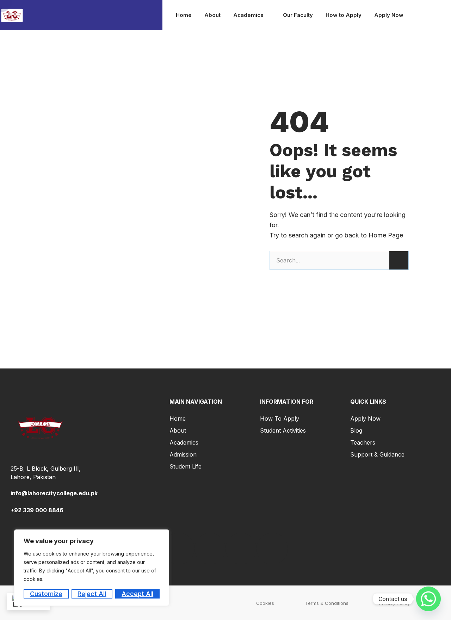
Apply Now (388, 15)
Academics (248, 15)
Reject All (92, 593)
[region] (91, 567)
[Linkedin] (210, 548)
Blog (356, 430)
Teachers (362, 442)
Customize (46, 593)
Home (184, 15)
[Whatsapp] (428, 599)
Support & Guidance (377, 454)
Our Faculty (298, 15)
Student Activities (283, 430)
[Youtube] (241, 548)
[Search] (398, 260)
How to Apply (344, 15)
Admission (183, 454)
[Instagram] (272, 548)
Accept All (137, 593)
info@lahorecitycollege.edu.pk (54, 493)
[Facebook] (178, 548)
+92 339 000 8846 (37, 510)
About (212, 15)
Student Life (185, 466)
